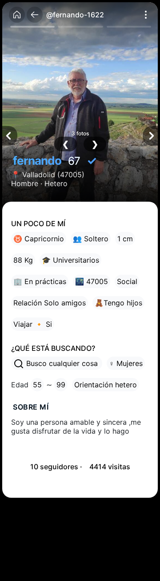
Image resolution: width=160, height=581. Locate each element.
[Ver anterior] (9, 136)
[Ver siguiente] (150, 136)
